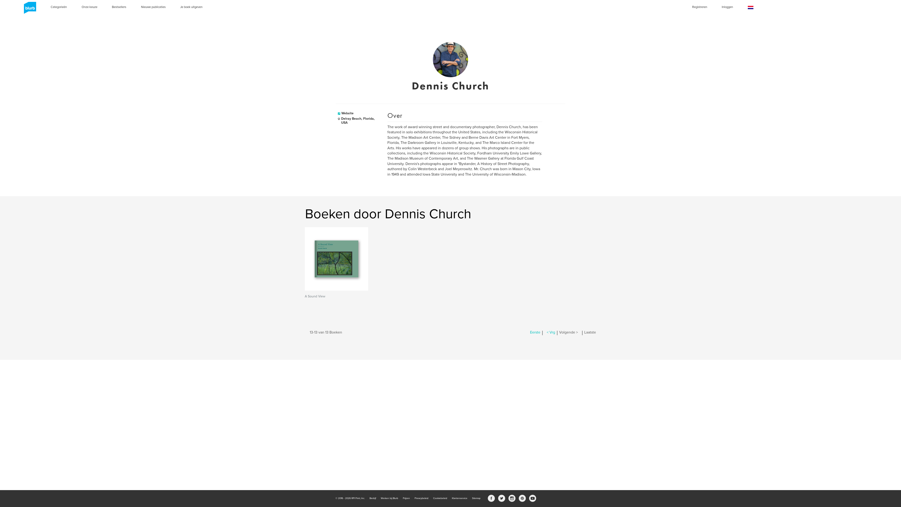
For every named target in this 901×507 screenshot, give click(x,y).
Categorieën (59, 7)
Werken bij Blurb (389, 498)
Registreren (699, 7)
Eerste (535, 332)
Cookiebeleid (440, 498)
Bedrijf (373, 498)
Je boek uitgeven (191, 7)
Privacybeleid (421, 498)
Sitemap (476, 498)
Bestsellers (119, 7)
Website (347, 113)
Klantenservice (459, 498)
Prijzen (406, 498)
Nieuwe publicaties (153, 7)
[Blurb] (29, 9)
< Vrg (551, 332)
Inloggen (727, 7)
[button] (750, 8)
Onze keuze (89, 7)
